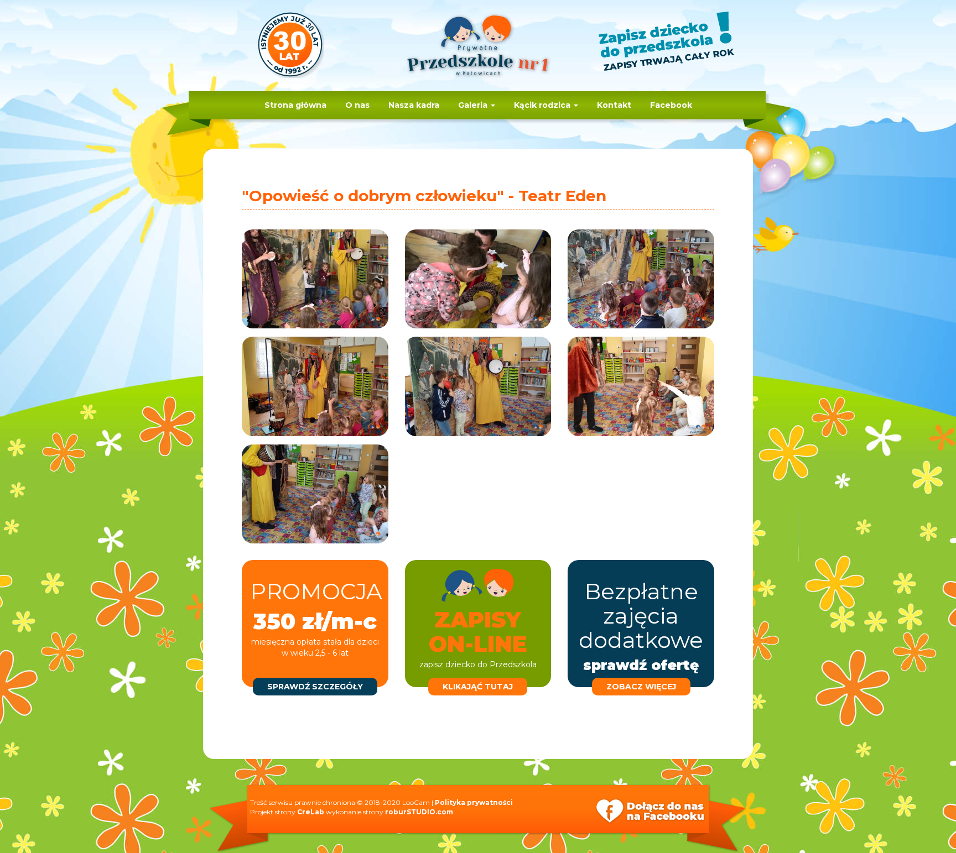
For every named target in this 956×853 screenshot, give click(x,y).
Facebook (671, 105)
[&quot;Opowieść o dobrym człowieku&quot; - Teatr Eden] (315, 278)
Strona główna (295, 105)
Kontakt (614, 105)
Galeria (474, 105)
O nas (357, 105)
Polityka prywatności (474, 802)
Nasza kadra (413, 105)
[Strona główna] (478, 51)
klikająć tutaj (478, 687)
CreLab (310, 812)
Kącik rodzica (543, 105)
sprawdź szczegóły (315, 687)
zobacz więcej (641, 687)
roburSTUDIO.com (419, 812)
